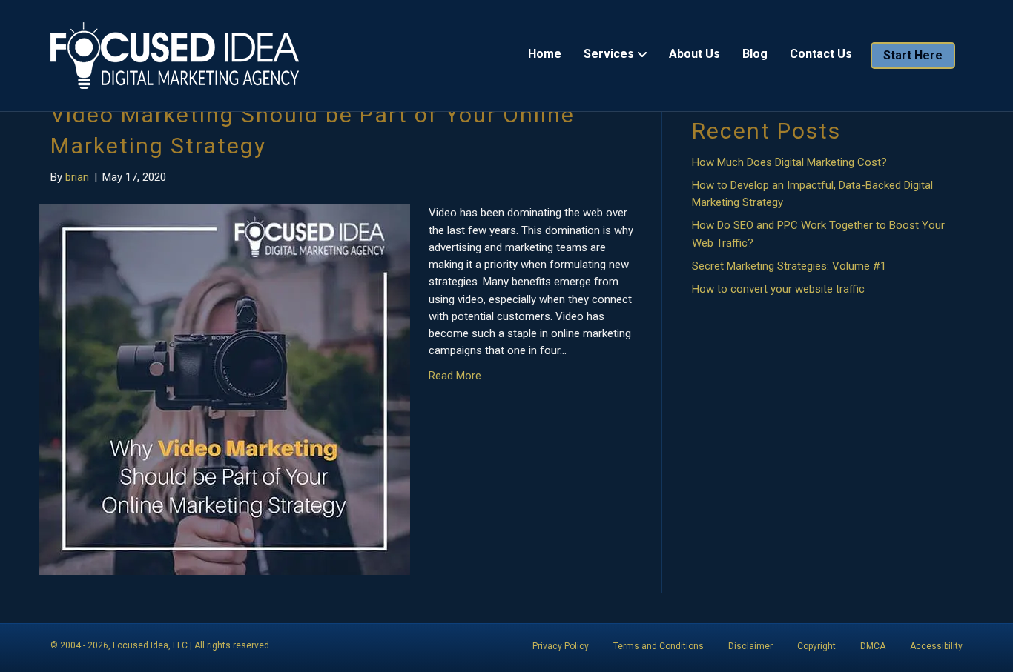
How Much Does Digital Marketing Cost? (789, 162)
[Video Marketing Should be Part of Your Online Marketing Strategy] (224, 389)
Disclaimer (750, 646)
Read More (455, 375)
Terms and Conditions (658, 646)
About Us (694, 54)
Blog (755, 54)
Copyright (816, 646)
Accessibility (936, 646)
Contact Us (821, 54)
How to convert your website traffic (778, 289)
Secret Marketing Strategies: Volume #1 (789, 266)
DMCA (872, 646)
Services (609, 54)
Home (544, 54)
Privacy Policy (560, 646)
